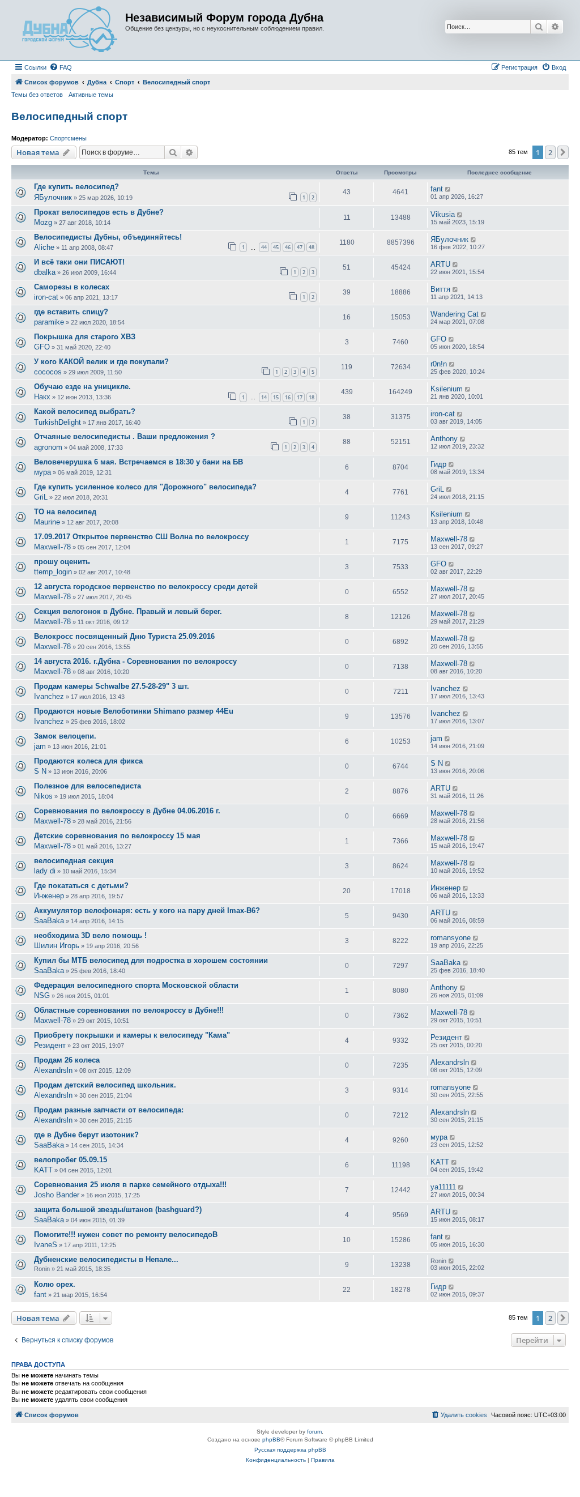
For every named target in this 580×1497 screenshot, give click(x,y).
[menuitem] (60, 67)
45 (276, 247)
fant (436, 189)
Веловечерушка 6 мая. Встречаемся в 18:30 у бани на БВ (138, 462)
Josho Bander (56, 1195)
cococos (48, 372)
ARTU (440, 264)
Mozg (43, 222)
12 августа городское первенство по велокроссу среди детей (146, 586)
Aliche (44, 247)
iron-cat (46, 297)
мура (42, 472)
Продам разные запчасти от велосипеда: (109, 1110)
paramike (49, 322)
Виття (440, 289)
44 (264, 247)
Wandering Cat (454, 314)
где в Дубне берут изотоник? (86, 1135)
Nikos (43, 796)
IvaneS (45, 1244)
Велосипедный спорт (69, 116)
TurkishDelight (57, 422)
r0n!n (438, 364)
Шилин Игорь (56, 945)
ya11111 (443, 1187)
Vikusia (442, 214)
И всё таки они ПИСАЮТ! (79, 262)
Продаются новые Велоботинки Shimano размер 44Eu (133, 711)
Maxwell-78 (52, 547)
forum (314, 1431)
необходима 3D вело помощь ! (90, 935)
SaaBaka (49, 920)
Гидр (438, 464)
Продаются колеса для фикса (88, 761)
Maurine (47, 522)
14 (264, 397)
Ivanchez (49, 696)
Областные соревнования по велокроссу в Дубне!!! (129, 1010)
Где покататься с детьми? (81, 885)
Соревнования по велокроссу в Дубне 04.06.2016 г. (127, 811)
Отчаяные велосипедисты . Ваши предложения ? (124, 436)
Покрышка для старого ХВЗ (84, 336)
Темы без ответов (37, 94)
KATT (43, 1170)
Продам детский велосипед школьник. (105, 1085)
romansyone (450, 937)
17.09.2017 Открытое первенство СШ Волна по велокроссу (141, 536)
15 (276, 397)
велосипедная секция (74, 860)
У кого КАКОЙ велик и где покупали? (101, 361)
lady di (45, 871)
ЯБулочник (53, 197)
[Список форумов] (69, 30)
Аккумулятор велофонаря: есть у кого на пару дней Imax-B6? (147, 910)
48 (311, 247)
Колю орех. (54, 1284)
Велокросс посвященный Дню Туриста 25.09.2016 (124, 636)
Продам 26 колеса (67, 1060)
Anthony (444, 438)
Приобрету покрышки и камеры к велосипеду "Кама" (132, 1035)
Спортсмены (68, 138)
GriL (41, 497)
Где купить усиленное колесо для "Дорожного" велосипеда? (145, 487)
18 (311, 397)
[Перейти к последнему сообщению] (448, 189)
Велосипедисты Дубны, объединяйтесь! (108, 237)
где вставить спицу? (71, 312)
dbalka (45, 272)
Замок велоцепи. (65, 736)
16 (288, 397)
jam (40, 746)
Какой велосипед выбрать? (84, 411)
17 (299, 397)
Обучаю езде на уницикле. (82, 386)
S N (40, 771)
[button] (563, 152)
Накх (42, 397)
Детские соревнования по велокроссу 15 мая (117, 835)
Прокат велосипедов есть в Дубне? (99, 212)
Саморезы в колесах (71, 287)
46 (288, 247)
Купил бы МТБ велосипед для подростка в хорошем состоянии (151, 960)
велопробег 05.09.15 (70, 1159)
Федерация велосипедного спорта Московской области (136, 985)
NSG (42, 995)
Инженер (49, 896)
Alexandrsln (53, 1070)
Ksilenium (446, 389)
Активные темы (91, 94)
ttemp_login (53, 572)
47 (299, 247)
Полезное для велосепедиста (87, 786)
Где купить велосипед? (76, 186)
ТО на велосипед (65, 511)
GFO (42, 347)
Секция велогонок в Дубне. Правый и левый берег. (128, 611)
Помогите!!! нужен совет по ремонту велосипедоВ (126, 1234)
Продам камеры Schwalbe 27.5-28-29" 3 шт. (111, 686)
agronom (48, 447)
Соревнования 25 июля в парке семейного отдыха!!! (130, 1184)
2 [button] (550, 152)
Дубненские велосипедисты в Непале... (106, 1259)
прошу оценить (62, 561)
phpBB (271, 1439)
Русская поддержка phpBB (290, 1450)
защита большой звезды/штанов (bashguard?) (118, 1209)
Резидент (50, 1045)
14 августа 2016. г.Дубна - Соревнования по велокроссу (135, 661)
